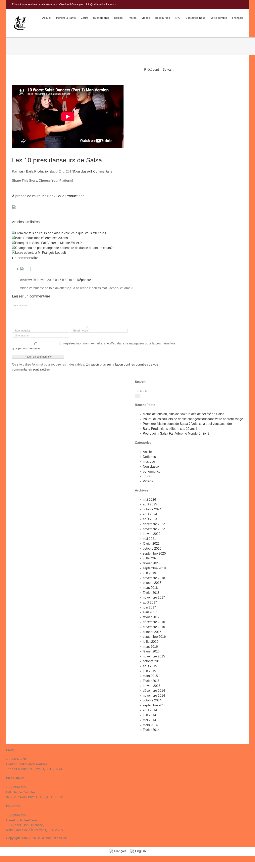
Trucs (147, 476)
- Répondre (82, 280)
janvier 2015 (151, 685)
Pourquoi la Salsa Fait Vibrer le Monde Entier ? (176, 433)
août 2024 (150, 514)
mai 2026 (149, 499)
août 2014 (150, 710)
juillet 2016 (150, 641)
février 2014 (151, 729)
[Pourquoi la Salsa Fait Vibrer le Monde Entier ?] (47, 243)
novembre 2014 (154, 695)
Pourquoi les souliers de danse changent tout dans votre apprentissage (193, 419)
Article (147, 451)
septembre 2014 (154, 705)
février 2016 (151, 651)
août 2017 (150, 602)
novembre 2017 (154, 597)
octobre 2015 (152, 661)
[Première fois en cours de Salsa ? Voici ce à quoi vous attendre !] (59, 233)
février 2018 (151, 592)
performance (152, 471)
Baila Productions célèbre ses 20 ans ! (170, 428)
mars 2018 (150, 587)
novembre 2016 (154, 627)
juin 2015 (149, 671)
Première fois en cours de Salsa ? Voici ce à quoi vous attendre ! (188, 423)
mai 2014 (149, 720)
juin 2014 (149, 715)
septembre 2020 (154, 553)
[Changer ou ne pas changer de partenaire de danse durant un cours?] (62, 248)
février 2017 (151, 617)
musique (149, 461)
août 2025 (150, 504)
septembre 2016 (154, 636)
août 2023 (150, 519)
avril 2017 (150, 612)
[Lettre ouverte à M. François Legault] (39, 252)
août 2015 (150, 666)
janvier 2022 (151, 533)
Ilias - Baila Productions (34, 171)
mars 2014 (150, 725)
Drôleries (149, 456)
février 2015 (151, 681)
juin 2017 (149, 607)
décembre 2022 (154, 524)
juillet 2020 (150, 558)
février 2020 (151, 563)
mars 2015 (150, 676)
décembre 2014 (154, 690)
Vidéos (148, 481)
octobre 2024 (152, 509)
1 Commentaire (101, 171)
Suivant (168, 69)
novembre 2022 (154, 529)
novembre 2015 (154, 656)
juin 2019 (149, 573)
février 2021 (151, 543)
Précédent (151, 69)
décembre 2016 (154, 622)
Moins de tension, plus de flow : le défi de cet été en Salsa (183, 414)
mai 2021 (149, 538)
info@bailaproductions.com (101, 4)
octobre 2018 (152, 582)
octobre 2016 (152, 632)
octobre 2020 (152, 548)
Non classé (82, 171)
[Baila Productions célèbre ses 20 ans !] (40, 238)
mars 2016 (150, 646)
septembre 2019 (154, 568)
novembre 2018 (154, 578)
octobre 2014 (152, 700)
